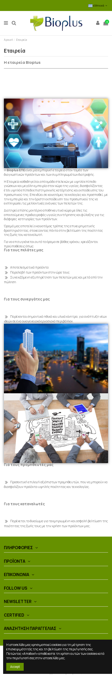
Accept (15, 666)
